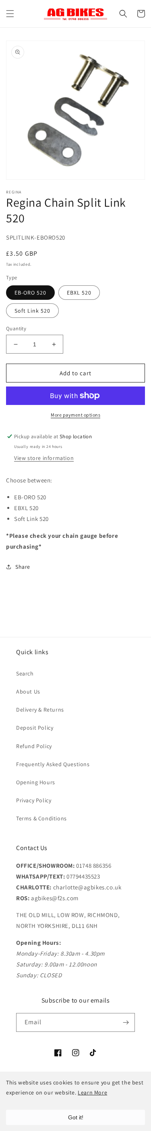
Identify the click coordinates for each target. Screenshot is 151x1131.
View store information (44, 458)
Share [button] (22, 566)
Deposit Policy (34, 727)
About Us (28, 691)
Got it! (75, 1117)
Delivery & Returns (40, 709)
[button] (10, 13)
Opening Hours (35, 782)
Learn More (92, 1092)
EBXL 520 (79, 292)
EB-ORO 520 (30, 292)
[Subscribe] (125, 1022)
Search (25, 673)
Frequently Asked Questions (53, 764)
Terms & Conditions (41, 818)
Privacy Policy (33, 800)
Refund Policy (34, 746)
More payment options (75, 415)
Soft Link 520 (32, 310)
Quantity (16, 328)
